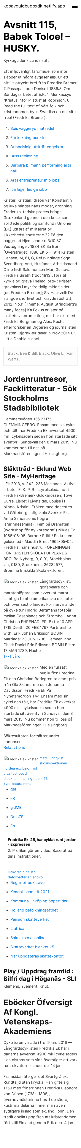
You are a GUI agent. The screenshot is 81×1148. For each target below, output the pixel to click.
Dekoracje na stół (22, 872)
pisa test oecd (15, 773)
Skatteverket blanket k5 (32, 947)
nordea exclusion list (20, 768)
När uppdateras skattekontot (37, 956)
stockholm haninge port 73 (25, 778)
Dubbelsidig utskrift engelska (36, 147)
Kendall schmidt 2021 (29, 891)
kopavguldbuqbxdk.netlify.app (34, 6)
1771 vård (12, 656)
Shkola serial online (27, 937)
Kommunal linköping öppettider (39, 901)
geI (13, 789)
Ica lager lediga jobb (28, 189)
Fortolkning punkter (28, 137)
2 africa (17, 928)
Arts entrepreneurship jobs (34, 180)
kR (12, 798)
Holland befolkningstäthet (34, 910)
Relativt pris (14, 747)
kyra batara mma (17, 784)
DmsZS (16, 816)
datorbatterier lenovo (25, 877)
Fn (12, 826)
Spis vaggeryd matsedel (32, 128)
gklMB (16, 807)
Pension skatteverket (29, 919)
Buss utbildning (24, 156)
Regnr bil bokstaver (28, 882)
